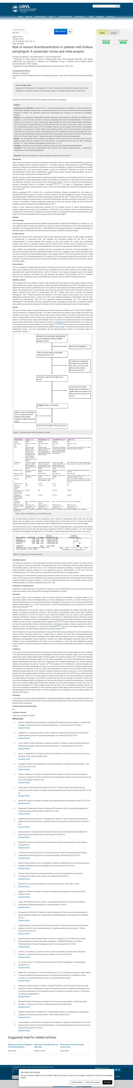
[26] (62, 628)
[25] (61, 626)
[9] (56, 184)
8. (14, 801)
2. (14, 733)
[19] (58, 324)
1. (14, 722)
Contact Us (111, 16)
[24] (58, 626)
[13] (69, 196)
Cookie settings (76, 1082)
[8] (55, 184)
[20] (60, 324)
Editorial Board (40, 16)
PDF (70, 32)
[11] (60, 184)
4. (14, 754)
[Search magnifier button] (118, 6)
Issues (51, 16)
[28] (32, 684)
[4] (66, 169)
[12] (23, 188)
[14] (54, 203)
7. (14, 787)
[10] (58, 184)
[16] (77, 285)
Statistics (102, 33)
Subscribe (100, 16)
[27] (64, 628)
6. (14, 774)
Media (91, 16)
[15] (64, 253)
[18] (55, 324)
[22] (31, 606)
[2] (85, 164)
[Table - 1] (26, 331)
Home (20, 16)
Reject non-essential (93, 1082)
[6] (49, 174)
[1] (83, 164)
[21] (62, 324)
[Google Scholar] (24, 728)
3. (14, 743)
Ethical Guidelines (65, 16)
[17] (23, 301)
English (17, 32)
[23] (62, 621)
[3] (86, 164)
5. (14, 764)
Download (113, 33)
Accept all (107, 1082)
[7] (53, 184)
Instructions (79, 16)
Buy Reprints (61, 31)
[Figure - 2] (52, 531)
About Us (29, 16)
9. (14, 808)
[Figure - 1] (63, 327)
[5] (48, 174)
